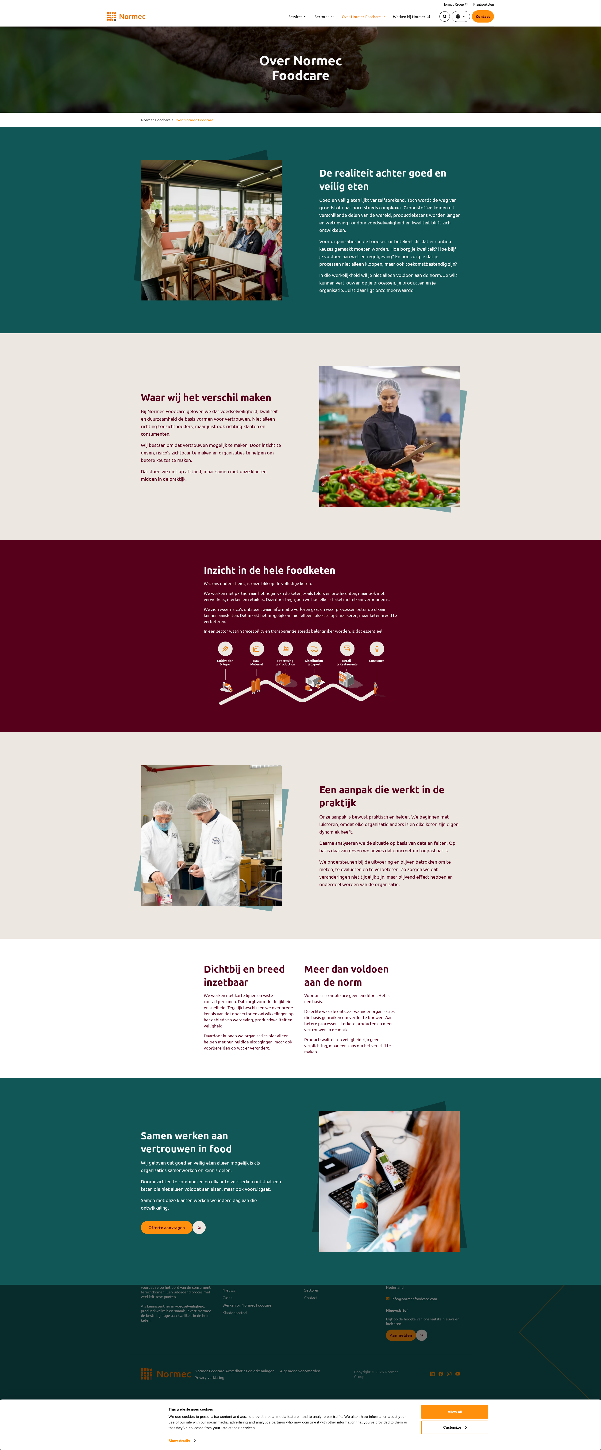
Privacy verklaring (209, 1377)
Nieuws (229, 1290)
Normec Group (455, 4)
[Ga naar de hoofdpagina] (126, 16)
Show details (179, 1441)
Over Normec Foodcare (361, 16)
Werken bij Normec (411, 16)
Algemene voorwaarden (300, 1370)
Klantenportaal (235, 1312)
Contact (310, 1297)
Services (295, 16)
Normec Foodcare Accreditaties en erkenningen (234, 1370)
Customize (452, 1427)
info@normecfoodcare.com (414, 1298)
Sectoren (322, 16)
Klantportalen (483, 4)
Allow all (455, 1412)
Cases (227, 1297)
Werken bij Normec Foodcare (247, 1305)
